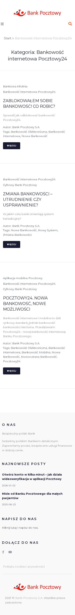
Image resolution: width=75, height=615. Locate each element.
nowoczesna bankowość (39, 356)
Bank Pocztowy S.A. (26, 127)
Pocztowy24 (11, 361)
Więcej (11, 145)
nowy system (47, 230)
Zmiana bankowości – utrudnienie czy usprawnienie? (27, 199)
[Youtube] (10, 552)
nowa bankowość (34, 136)
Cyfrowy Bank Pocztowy (20, 185)
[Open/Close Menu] (6, 23)
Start (7, 38)
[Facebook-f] (3, 552)
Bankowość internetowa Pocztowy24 (29, 92)
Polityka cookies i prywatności (24, 566)
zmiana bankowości (17, 235)
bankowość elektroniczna (29, 131)
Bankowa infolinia (15, 86)
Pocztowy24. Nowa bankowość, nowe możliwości (25, 304)
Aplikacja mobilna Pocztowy (22, 278)
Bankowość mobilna (36, 352)
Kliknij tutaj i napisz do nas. (20, 527)
